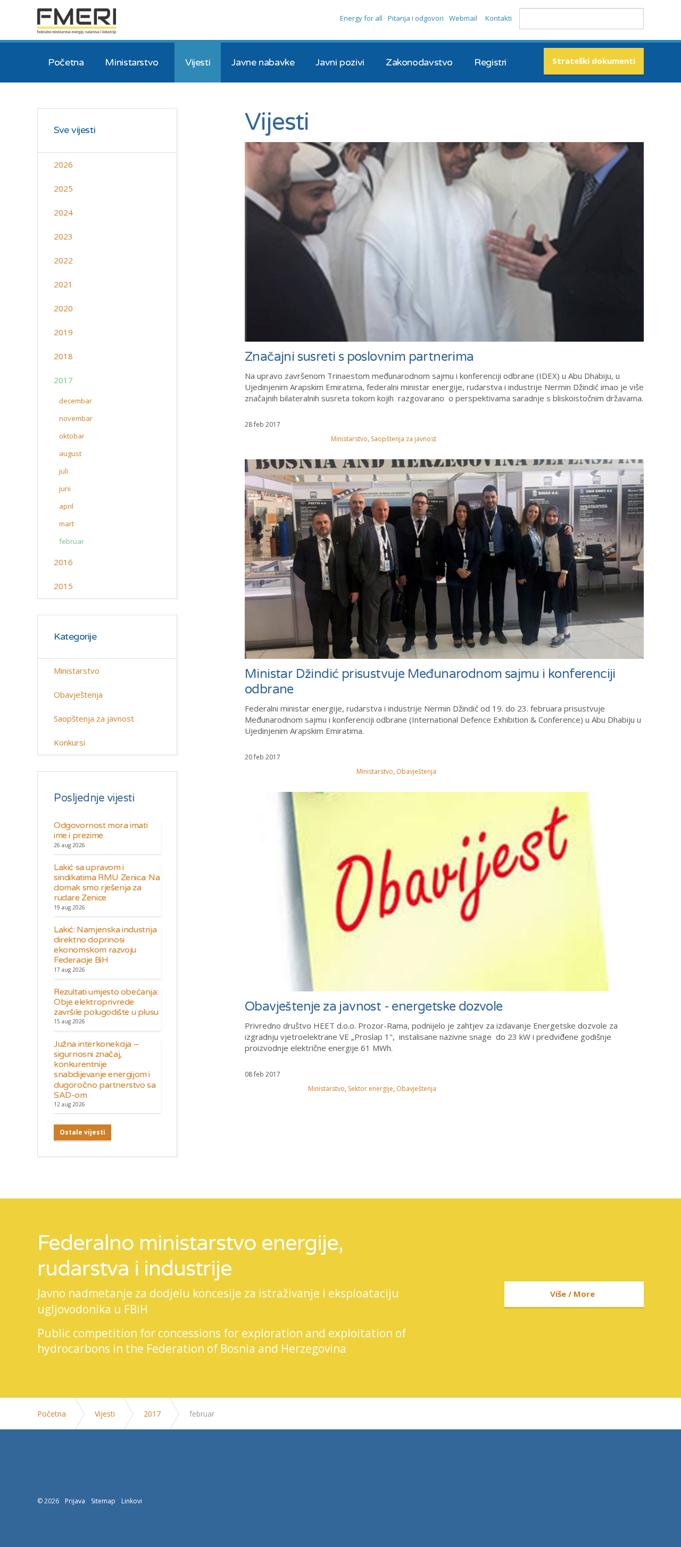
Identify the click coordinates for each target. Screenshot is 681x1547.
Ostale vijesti (82, 1132)
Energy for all (361, 18)
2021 (63, 284)
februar (71, 541)
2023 (63, 236)
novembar (76, 418)
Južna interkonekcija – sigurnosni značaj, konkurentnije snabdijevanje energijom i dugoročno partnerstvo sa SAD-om (104, 1070)
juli (63, 471)
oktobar (72, 436)
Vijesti (197, 62)
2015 (63, 586)
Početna (66, 62)
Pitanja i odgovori (416, 18)
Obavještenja (416, 771)
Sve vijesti (74, 130)
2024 (63, 212)
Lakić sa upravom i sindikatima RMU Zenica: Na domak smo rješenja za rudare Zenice (107, 883)
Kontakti (498, 18)
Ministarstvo (132, 62)
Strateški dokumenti (593, 60)
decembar (75, 401)
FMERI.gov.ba (76, 21)
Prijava (75, 1500)
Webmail (463, 18)
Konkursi (69, 742)
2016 (63, 562)
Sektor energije (370, 1088)
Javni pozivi (339, 62)
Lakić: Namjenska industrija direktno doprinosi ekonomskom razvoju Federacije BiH (105, 945)
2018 (63, 356)
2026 (63, 164)
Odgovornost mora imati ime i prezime (100, 830)
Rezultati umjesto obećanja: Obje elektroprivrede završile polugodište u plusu (106, 1002)
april (66, 506)
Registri (490, 62)
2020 (63, 308)
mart (66, 523)
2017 (63, 380)
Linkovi (131, 1500)
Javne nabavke (262, 62)
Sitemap (103, 1500)
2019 (63, 332)
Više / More (572, 1293)
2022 (63, 260)
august (70, 453)
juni (65, 488)
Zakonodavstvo (419, 62)
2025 (63, 188)
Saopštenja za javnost (403, 438)
